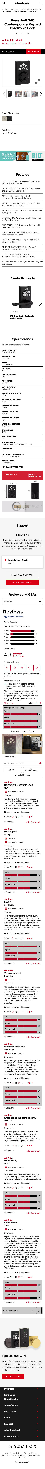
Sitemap (22, 1457)
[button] (33, 51)
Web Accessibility (12, 1453)
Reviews (8, 601)
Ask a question (25, 43)
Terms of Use (34, 1455)
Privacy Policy (30, 1453)
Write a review (9, 43)
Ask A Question (22, 582)
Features (10, 51)
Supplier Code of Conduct (13, 1455)
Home (4, 9)
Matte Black (10, 113)
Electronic (26, 9)
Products (14, 9)
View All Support (22, 575)
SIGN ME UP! (13, 1376)
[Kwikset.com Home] (22, 3)
